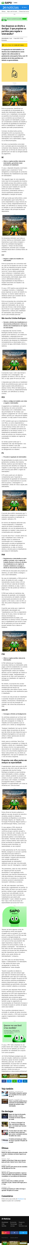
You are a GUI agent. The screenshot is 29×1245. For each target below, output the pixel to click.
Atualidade (11, 1091)
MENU (15, 2)
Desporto (4, 1158)
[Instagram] (6, 1232)
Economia (4, 40)
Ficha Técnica (5, 1237)
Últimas (5, 1148)
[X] (23, 1232)
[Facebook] (14, 1232)
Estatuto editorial (14, 1237)
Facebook (21, 1199)
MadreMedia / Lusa (7, 38)
